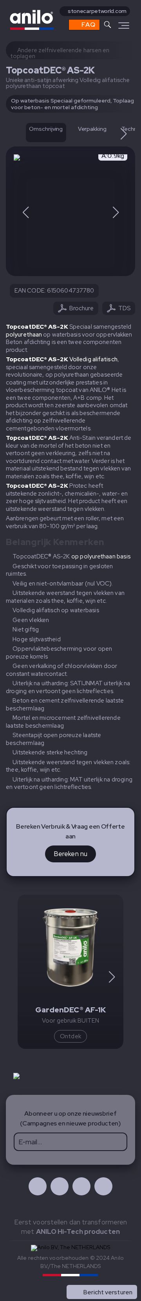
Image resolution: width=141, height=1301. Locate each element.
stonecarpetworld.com (97, 11)
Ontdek (70, 1036)
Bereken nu (70, 853)
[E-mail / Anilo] (103, 1186)
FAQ (88, 24)
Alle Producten (111, 1275)
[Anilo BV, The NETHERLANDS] (52, 19)
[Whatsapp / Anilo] (81, 1186)
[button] (123, 134)
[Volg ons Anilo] (38, 1186)
